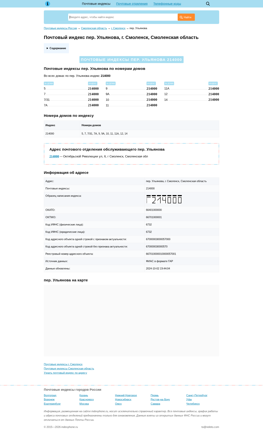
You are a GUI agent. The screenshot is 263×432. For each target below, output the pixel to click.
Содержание (58, 48)
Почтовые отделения (132, 4)
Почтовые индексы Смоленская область (69, 368)
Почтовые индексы (96, 4)
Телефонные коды (167, 4)
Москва (84, 403)
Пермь (155, 395)
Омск (118, 403)
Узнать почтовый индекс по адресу (65, 372)
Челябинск (193, 403)
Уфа (189, 399)
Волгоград (50, 395)
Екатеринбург (52, 403)
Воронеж (49, 399)
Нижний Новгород (126, 395)
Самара (155, 403)
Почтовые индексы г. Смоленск (63, 364)
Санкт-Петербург (196, 395)
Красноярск (86, 399)
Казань (83, 395)
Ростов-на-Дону (160, 399)
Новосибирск (123, 399)
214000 (54, 156)
